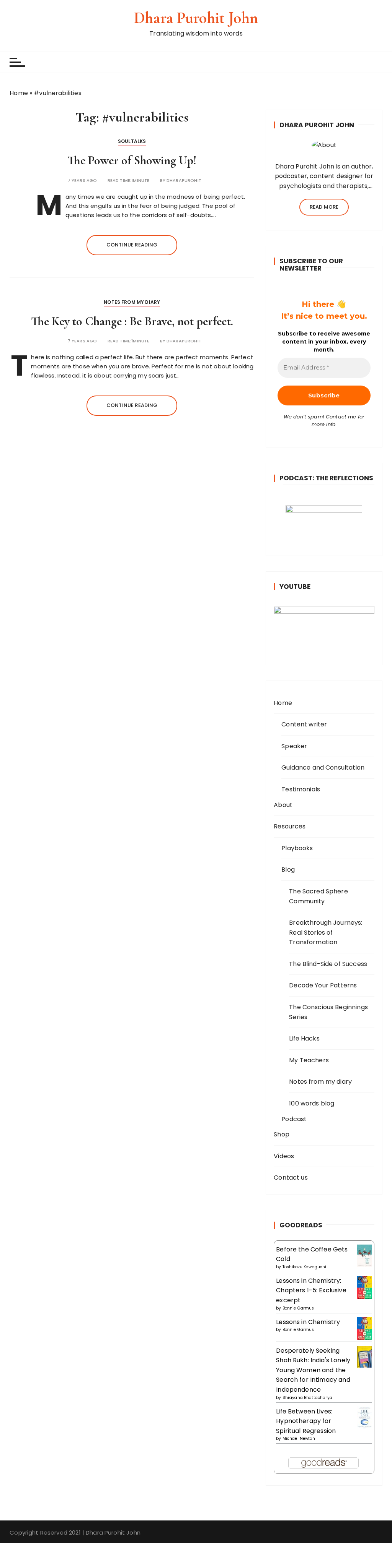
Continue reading (131, 244)
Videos (284, 1156)
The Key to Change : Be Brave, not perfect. (132, 321)
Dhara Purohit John (196, 18)
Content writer (304, 724)
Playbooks (297, 848)
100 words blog (311, 1103)
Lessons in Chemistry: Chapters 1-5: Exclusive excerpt (311, 1290)
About (283, 805)
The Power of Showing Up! (131, 160)
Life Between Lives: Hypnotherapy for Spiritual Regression (306, 1421)
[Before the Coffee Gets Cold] (364, 1255)
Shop (281, 1134)
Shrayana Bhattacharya (307, 1397)
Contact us (291, 1177)
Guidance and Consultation (322, 767)
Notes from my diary (132, 302)
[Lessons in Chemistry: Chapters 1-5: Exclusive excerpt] (364, 1287)
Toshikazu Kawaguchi (305, 1267)
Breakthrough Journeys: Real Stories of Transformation (325, 932)
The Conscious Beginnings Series (328, 1012)
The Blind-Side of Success (328, 964)
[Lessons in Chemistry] (364, 1328)
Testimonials (300, 789)
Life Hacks (304, 1038)
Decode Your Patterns (323, 985)
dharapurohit (184, 180)
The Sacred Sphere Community (318, 896)
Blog (288, 869)
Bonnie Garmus (298, 1308)
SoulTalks (132, 141)
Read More (324, 207)
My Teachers (309, 1060)
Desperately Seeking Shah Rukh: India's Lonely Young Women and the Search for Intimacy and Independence (313, 1370)
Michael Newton (299, 1438)
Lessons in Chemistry (308, 1322)
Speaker (294, 746)
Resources (289, 826)
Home (19, 93)
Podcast (294, 1119)
